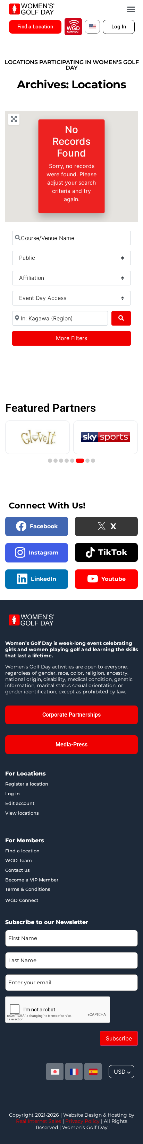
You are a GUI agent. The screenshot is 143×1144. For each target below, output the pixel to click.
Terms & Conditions (27, 889)
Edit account (19, 803)
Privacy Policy (82, 1121)
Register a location (26, 784)
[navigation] (121, 1071)
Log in (12, 793)
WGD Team (18, 860)
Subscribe (119, 1038)
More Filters (71, 338)
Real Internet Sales (38, 1121)
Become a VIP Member (31, 880)
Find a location (22, 850)
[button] (131, 9)
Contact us (17, 870)
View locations (22, 813)
